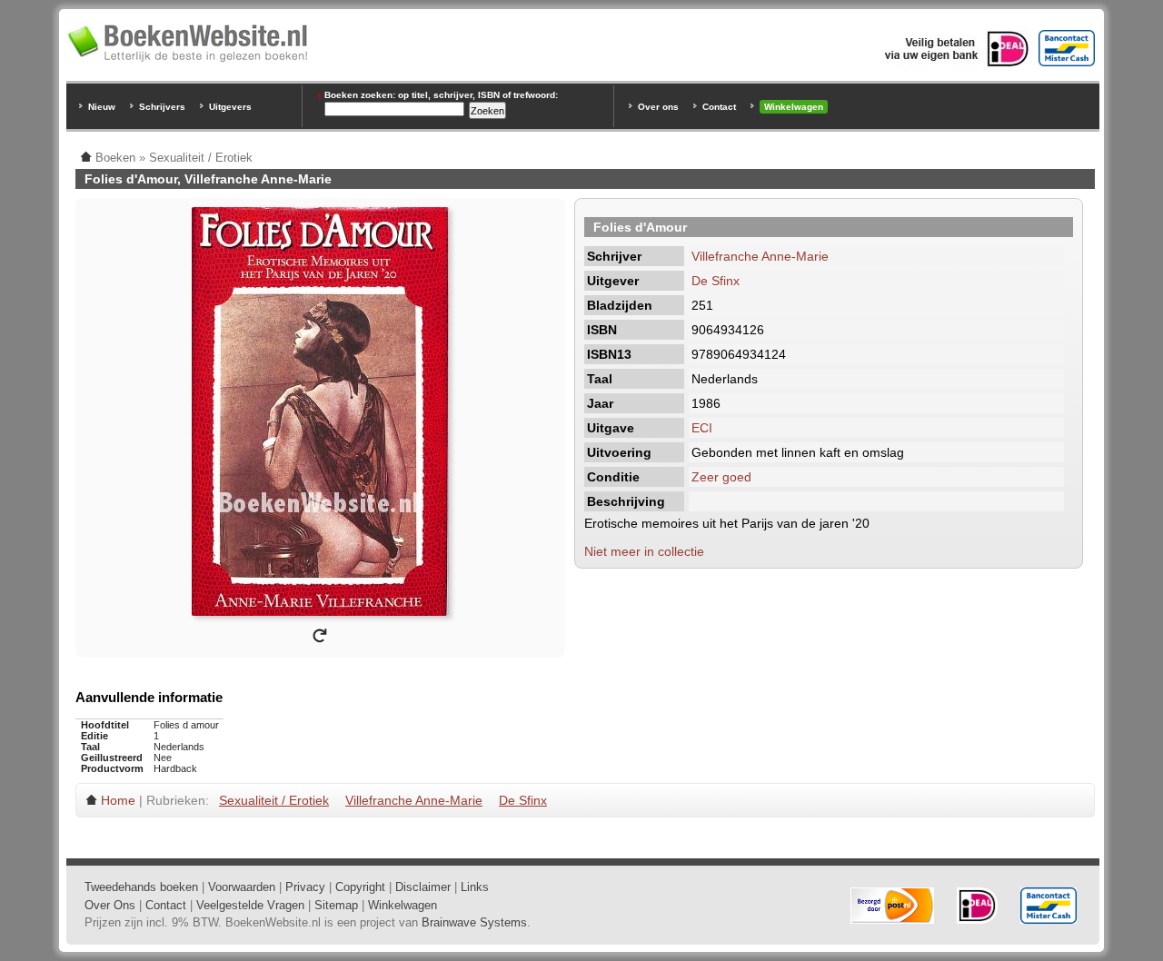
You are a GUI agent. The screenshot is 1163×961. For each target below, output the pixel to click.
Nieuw (101, 107)
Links (475, 887)
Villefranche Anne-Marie (760, 256)
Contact (719, 107)
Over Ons (109, 905)
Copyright (360, 887)
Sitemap (336, 905)
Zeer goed (721, 477)
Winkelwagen (793, 107)
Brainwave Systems (474, 922)
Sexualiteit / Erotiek (274, 800)
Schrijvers (162, 107)
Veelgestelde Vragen (250, 905)
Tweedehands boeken (141, 887)
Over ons (658, 107)
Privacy (305, 887)
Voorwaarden (241, 887)
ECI (701, 428)
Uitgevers (230, 107)
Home (118, 800)
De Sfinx (715, 280)
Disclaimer (423, 887)
